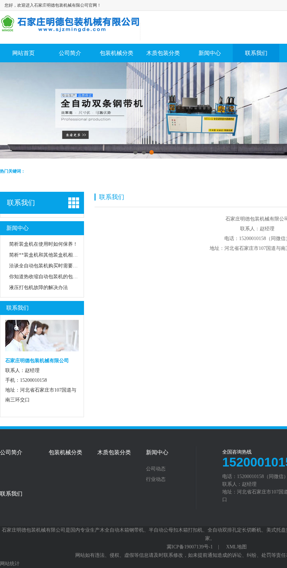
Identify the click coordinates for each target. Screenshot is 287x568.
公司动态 (156, 469)
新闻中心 (209, 53)
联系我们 (256, 53)
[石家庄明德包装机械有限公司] (70, 29)
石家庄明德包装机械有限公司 (33, 530)
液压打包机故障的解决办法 (38, 287)
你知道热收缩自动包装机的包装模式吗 (50, 276)
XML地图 (236, 546)
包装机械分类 (116, 53)
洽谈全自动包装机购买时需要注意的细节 (53, 265)
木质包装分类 (163, 53)
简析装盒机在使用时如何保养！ (43, 244)
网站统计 (10, 563)
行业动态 (156, 479)
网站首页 (23, 53)
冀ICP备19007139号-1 (190, 546)
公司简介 (70, 53)
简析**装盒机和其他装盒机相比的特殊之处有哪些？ (65, 255)
